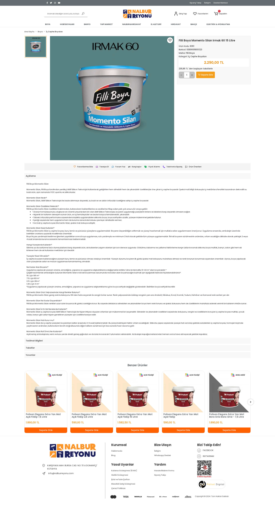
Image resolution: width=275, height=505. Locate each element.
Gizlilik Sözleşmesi (119, 475)
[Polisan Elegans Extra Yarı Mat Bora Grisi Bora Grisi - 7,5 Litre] (229, 392)
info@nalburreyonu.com (61, 473)
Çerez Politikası (118, 488)
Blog (113, 455)
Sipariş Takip (195, 2)
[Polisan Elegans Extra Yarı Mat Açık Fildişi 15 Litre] (137, 392)
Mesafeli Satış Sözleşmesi (123, 484)
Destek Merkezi (221, 2)
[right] (250, 402)
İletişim (207, 2)
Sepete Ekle (207, 74)
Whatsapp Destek (162, 455)
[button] (180, 13)
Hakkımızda (116, 451)
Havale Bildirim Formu (164, 470)
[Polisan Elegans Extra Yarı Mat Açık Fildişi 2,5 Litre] (92, 392)
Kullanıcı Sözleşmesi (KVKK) (124, 470)
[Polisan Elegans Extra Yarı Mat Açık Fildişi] (183, 392)
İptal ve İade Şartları (120, 479)
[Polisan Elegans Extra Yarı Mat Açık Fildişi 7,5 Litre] (46, 392)
